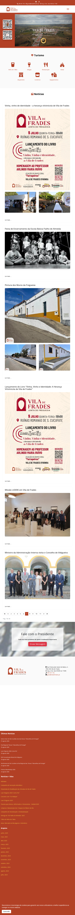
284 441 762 (21, 3)
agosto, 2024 (5, 871)
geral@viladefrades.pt (33, 3)
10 (36, 614)
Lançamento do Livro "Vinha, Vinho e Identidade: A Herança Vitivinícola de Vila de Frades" (33, 387)
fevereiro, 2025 (5, 848)
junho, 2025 (4, 833)
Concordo (6, 911)
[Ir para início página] (5, 614)
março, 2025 (4, 844)
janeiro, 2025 (5, 852)
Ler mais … (8, 220)
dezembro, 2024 (6, 856)
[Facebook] (36, 2)
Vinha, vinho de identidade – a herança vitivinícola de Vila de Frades (37, 105)
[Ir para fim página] (47, 614)
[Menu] (68, 9)
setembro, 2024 (5, 867)
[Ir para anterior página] (8, 614)
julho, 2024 (4, 875)
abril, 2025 (4, 840)
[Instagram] (39, 2)
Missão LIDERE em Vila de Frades (20, 489)
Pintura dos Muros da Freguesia (20, 285)
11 (40, 614)
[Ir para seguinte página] (43, 614)
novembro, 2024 (6, 859)
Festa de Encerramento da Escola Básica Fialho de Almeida (33, 228)
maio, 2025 (4, 837)
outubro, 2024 (5, 863)
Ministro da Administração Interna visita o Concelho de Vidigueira (36, 552)
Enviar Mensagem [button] (37, 644)
